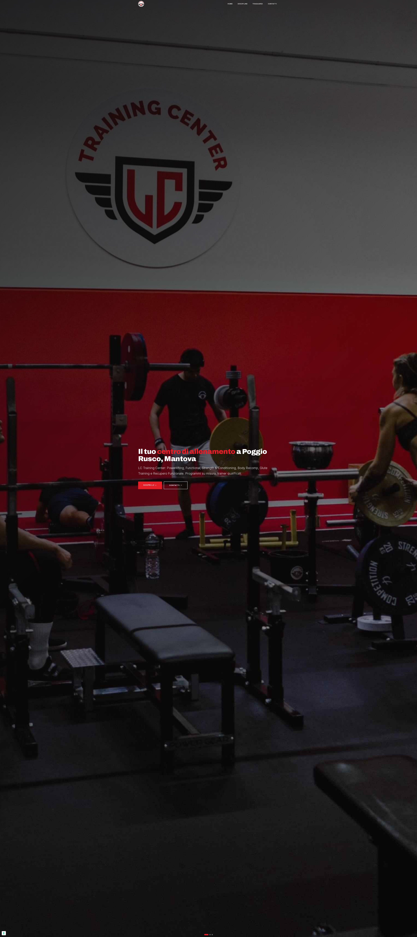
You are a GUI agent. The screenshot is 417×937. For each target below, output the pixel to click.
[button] (204, 934)
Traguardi (257, 4)
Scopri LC (149, 485)
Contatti (272, 4)
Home (230, 4)
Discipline (242, 4)
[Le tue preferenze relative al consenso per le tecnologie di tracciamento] (4, 933)
